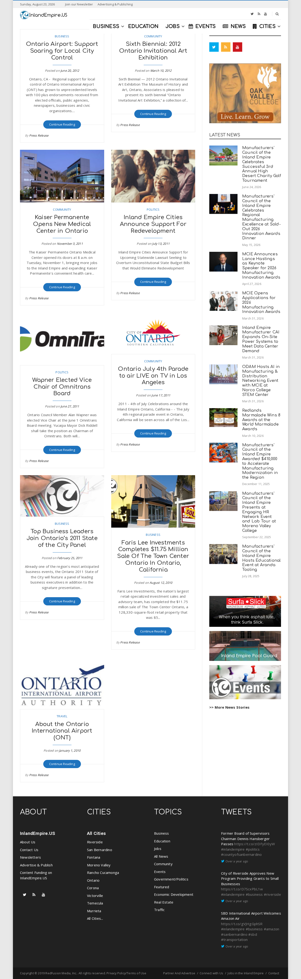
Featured (161, 886)
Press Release (39, 135)
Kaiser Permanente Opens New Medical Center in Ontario (62, 224)
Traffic (159, 909)
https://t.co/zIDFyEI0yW (254, 843)
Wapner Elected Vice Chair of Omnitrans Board (62, 387)
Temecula (95, 903)
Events (160, 871)
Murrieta (94, 910)
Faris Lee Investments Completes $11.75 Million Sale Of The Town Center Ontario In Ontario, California (153, 556)
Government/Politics (171, 879)
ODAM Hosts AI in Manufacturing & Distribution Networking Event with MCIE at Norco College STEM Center (261, 380)
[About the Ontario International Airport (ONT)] (62, 683)
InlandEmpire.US (37, 833)
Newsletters (30, 857)
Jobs (157, 848)
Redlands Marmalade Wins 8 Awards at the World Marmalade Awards (261, 419)
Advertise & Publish (36, 865)
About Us (28, 842)
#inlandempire (233, 849)
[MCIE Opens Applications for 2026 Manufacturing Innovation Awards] (223, 301)
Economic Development (173, 894)
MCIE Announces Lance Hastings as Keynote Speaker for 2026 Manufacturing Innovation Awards (261, 266)
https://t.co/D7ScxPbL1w (242, 889)
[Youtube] (265, 14)
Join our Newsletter (79, 4)
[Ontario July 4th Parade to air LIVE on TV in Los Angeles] (153, 333)
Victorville (95, 895)
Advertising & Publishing (115, 4)
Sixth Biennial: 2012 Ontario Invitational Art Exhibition (153, 51)
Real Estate (163, 902)
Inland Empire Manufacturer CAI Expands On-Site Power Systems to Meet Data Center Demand (260, 339)
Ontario (93, 880)
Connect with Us (211, 973)
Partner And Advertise (179, 973)
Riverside (95, 842)
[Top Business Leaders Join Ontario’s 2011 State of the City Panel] (62, 496)
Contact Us (29, 849)
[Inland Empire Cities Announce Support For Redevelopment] (153, 176)
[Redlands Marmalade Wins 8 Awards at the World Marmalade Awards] (223, 417)
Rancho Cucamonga (103, 872)
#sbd (252, 934)
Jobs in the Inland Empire (246, 973)
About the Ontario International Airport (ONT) (62, 731)
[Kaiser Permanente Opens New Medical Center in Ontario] (62, 176)
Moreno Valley (99, 865)
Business (62, 36)
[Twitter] (252, 14)
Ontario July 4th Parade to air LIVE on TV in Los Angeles (153, 376)
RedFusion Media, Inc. (61, 973)
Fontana (93, 857)
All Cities (96, 833)
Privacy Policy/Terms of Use (126, 973)
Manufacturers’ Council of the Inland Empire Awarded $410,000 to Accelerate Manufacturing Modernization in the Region (260, 461)
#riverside (272, 894)
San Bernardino (99, 849)
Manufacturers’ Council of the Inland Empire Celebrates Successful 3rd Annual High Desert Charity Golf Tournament (261, 164)
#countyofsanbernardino (241, 854)
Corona (93, 887)
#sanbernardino (234, 934)
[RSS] (259, 14)
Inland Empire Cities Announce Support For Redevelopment (153, 224)
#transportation (234, 939)
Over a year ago (237, 861)
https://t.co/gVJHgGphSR (242, 923)
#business (254, 894)
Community (153, 36)
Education (162, 841)
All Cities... (95, 918)
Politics (153, 209)
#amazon (271, 929)
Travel (62, 716)
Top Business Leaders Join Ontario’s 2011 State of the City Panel (62, 538)
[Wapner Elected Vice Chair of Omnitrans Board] (62, 338)
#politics (253, 849)
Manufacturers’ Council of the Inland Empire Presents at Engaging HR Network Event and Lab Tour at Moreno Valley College (259, 512)
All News (161, 856)
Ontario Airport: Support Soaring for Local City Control (62, 51)
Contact (273, 973)
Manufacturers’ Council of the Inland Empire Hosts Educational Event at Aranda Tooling (261, 558)
